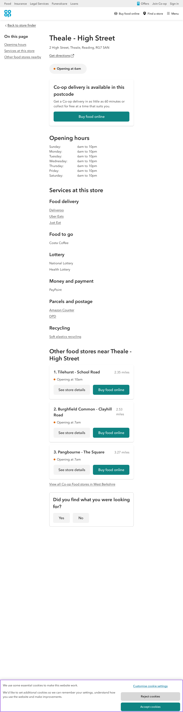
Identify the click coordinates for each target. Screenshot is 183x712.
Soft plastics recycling (65, 337)
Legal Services (39, 3)
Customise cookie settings (150, 686)
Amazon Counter (61, 310)
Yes (61, 518)
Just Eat (55, 223)
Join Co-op (159, 3)
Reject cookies (150, 696)
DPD (52, 316)
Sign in (174, 3)
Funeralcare (59, 3)
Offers (145, 3)
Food (7, 3)
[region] (91, 696)
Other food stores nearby (22, 57)
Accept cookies (150, 706)
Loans (74, 3)
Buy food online (92, 116)
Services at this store (19, 51)
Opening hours (15, 45)
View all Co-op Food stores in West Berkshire (82, 484)
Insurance (20, 3)
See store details (74, 391)
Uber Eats (56, 216)
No (80, 518)
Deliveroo (56, 210)
